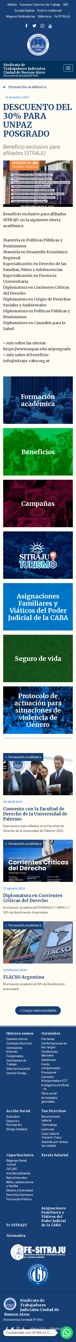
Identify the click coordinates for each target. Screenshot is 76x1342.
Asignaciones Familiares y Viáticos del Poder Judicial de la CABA (53, 1216)
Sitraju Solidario (16, 1129)
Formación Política (18, 1199)
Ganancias (48, 1060)
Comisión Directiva (19, 1043)
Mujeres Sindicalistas (20, 16)
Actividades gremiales (49, 1099)
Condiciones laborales (49, 1053)
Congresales (14, 1056)
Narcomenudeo (16, 1177)
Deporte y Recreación (14, 1122)
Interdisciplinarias (18, 1173)
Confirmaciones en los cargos (54, 1045)
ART (66, 4)
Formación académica (27, 87)
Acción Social (18, 1111)
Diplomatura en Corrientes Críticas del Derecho (32, 898)
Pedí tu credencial (49, 10)
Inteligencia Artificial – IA (55, 1087)
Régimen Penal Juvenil (16, 1162)
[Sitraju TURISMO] (38, 555)
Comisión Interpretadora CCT (54, 1078)
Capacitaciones (20, 1155)
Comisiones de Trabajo (16, 1062)
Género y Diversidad (19, 1190)
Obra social (49, 1093)
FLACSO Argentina (23, 977)
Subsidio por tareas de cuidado (54, 1143)
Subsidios (13, 1116)
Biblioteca (45, 16)
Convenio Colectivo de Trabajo (40, 4)
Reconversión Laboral (50, 1118)
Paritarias (48, 1039)
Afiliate (12, 4)
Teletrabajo (49, 1124)
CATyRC (11, 1169)
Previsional (48, 1072)
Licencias (47, 1129)
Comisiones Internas (14, 1049)
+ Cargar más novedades (38, 1010)
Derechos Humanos (19, 1194)
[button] (66, 1332)
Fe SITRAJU (62, 16)
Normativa (16, 1235)
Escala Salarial (24, 10)
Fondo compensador (50, 1066)
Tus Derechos (53, 1111)
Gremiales (50, 1033)
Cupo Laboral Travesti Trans (51, 1135)
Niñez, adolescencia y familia (19, 1184)
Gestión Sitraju (16, 1073)
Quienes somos (19, 1033)
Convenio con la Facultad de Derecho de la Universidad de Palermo (35, 814)
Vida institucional (18, 1068)
